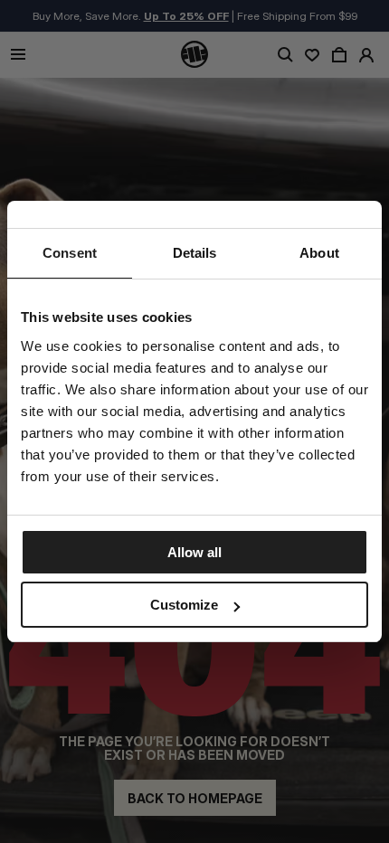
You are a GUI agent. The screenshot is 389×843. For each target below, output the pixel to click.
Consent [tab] (70, 252)
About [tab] (319, 252)
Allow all (194, 552)
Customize (184, 604)
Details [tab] (195, 252)
